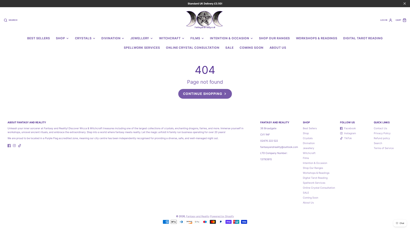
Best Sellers (38, 38)
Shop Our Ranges (274, 38)
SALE (229, 47)
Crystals (83, 38)
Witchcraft (170, 38)
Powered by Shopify (222, 216)
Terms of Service (384, 148)
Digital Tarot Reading (363, 38)
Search (378, 143)
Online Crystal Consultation (192, 47)
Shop (60, 38)
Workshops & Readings (316, 38)
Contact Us (380, 128)
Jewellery (139, 38)
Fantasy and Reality (197, 216)
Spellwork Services (142, 47)
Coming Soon (251, 47)
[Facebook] (9, 145)
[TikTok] (19, 145)
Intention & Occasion (229, 38)
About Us (278, 47)
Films (195, 38)
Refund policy (382, 138)
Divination (110, 38)
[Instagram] (14, 145)
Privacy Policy (382, 133)
